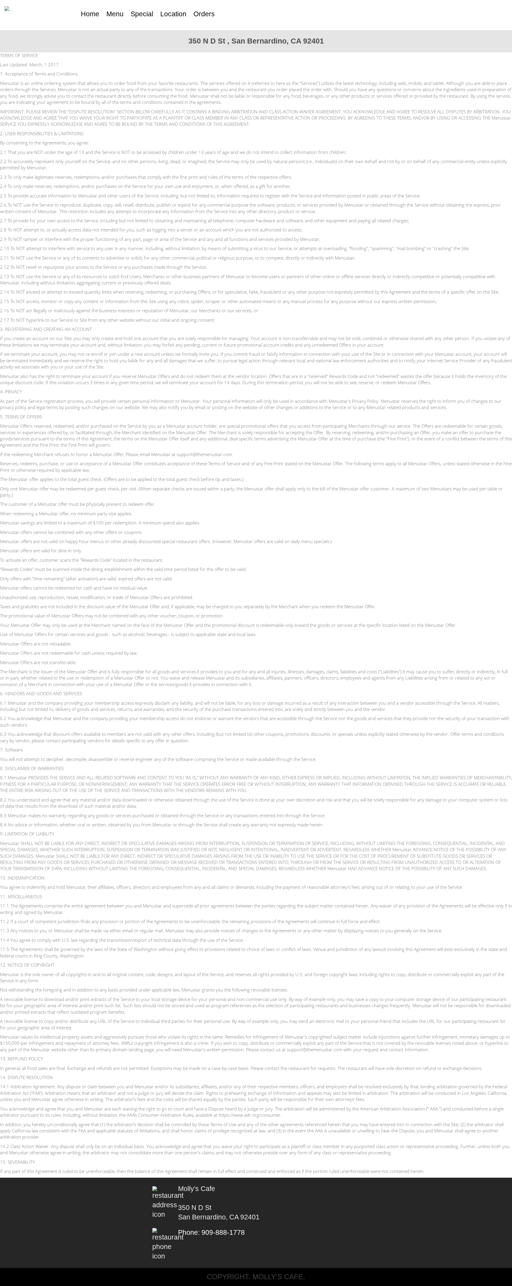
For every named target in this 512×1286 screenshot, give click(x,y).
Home (90, 14)
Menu (115, 14)
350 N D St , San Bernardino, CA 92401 (256, 41)
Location (173, 14)
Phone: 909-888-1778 (211, 1232)
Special (142, 14)
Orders (204, 14)
